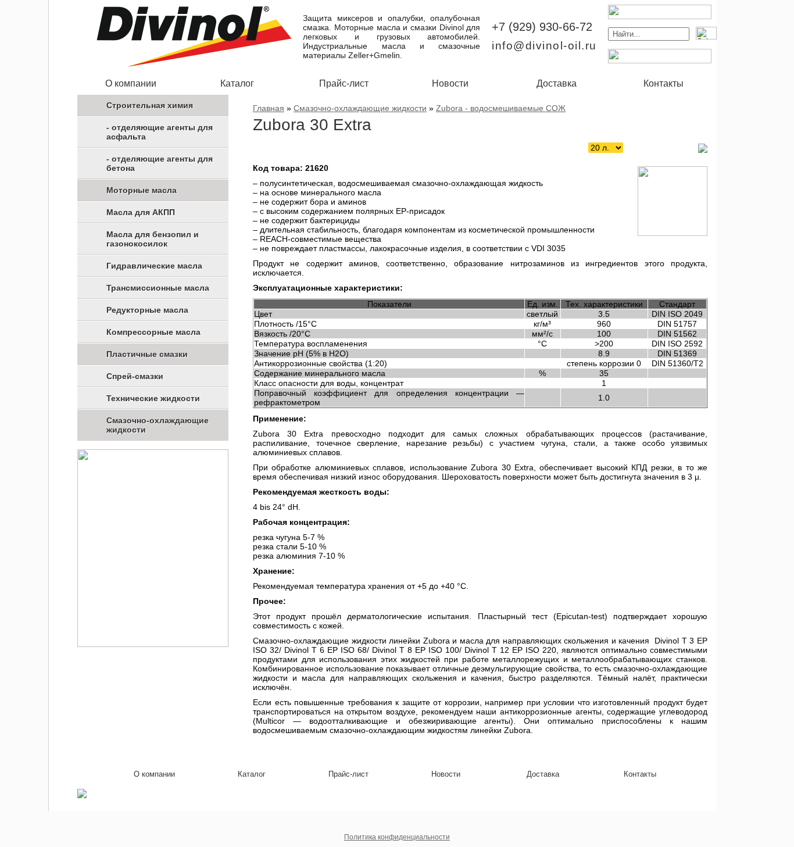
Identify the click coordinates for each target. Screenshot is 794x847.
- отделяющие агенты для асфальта (159, 132)
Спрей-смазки (134, 376)
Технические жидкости (153, 398)
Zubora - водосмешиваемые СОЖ (501, 108)
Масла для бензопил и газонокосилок (152, 239)
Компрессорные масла (153, 332)
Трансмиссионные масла (157, 287)
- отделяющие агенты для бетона (159, 163)
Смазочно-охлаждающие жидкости (157, 425)
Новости (450, 83)
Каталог (237, 83)
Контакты (663, 83)
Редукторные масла (147, 310)
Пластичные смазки (147, 354)
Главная (268, 108)
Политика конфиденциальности (397, 837)
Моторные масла (141, 190)
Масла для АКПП (140, 212)
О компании (130, 83)
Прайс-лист (344, 83)
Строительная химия (149, 105)
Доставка (557, 83)
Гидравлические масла (154, 265)
